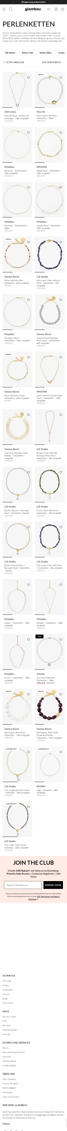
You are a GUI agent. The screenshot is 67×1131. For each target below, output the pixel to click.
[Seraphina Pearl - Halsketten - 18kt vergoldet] (17, 312)
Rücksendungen (9, 1029)
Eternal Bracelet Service (13, 1052)
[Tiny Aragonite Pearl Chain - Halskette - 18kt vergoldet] (17, 764)
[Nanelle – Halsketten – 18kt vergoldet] (50, 597)
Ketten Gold (27, 52)
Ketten (5, 985)
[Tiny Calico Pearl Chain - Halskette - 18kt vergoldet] (17, 819)
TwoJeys (41, 674)
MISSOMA (42, 167)
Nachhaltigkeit (9, 1087)
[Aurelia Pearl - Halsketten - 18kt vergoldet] (50, 199)
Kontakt (6, 1034)
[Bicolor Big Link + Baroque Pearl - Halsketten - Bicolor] (17, 484)
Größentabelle (9, 1065)
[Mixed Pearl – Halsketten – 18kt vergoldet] (50, 145)
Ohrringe (6, 980)
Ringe (5, 998)
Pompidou (9, 167)
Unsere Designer (10, 1083)
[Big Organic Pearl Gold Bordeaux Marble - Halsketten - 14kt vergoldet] (50, 706)
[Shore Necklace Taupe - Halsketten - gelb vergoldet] (17, 369)
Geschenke (7, 1003)
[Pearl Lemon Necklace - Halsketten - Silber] (50, 90)
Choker (61, 52)
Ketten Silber (46, 52)
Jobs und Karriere (10, 1096)
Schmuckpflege (9, 1061)
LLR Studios (42, 276)
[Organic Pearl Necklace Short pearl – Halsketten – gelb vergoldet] (50, 312)
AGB (38, 896)
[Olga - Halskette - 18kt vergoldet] (50, 764)
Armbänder (7, 989)
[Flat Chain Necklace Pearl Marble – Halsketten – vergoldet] (17, 427)
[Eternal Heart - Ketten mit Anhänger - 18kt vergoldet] (17, 90)
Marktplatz (7, 1092)
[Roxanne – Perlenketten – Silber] (17, 199)
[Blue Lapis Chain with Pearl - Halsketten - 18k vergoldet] (50, 539)
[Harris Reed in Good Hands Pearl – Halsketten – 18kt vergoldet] (50, 369)
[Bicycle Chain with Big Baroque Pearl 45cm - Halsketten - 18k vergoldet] (50, 427)
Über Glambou (9, 1079)
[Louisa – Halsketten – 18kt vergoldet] (17, 652)
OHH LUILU (10, 112)
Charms (6, 994)
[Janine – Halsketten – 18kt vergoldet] (17, 597)
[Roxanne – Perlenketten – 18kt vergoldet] (17, 145)
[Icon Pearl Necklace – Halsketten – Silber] (50, 652)
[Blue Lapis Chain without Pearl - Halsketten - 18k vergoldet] (50, 254)
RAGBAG (41, 786)
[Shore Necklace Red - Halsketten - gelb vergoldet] (17, 254)
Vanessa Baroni (11, 276)
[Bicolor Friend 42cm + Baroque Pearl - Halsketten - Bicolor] (17, 539)
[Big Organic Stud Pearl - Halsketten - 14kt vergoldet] (17, 706)
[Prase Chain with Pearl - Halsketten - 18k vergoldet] (50, 484)
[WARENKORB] (62, 9)
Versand (6, 1025)
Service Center (9, 1016)
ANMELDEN (53, 884)
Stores (5, 1047)
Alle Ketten (10, 52)
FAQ (4, 1021)
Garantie (6, 1056)
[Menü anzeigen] (4, 9)
